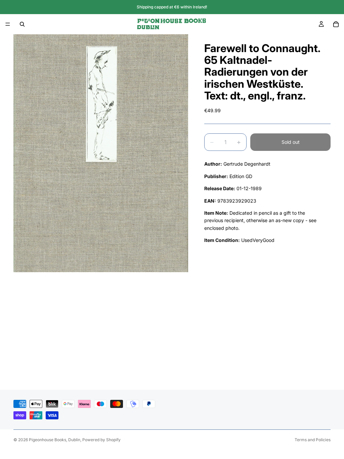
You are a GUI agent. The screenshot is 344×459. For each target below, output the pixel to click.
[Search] (22, 24)
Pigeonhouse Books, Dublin (54, 439)
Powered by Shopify (101, 439)
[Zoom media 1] (100, 153)
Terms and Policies (313, 439)
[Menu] (7, 24)
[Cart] (336, 24)
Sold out (291, 142)
